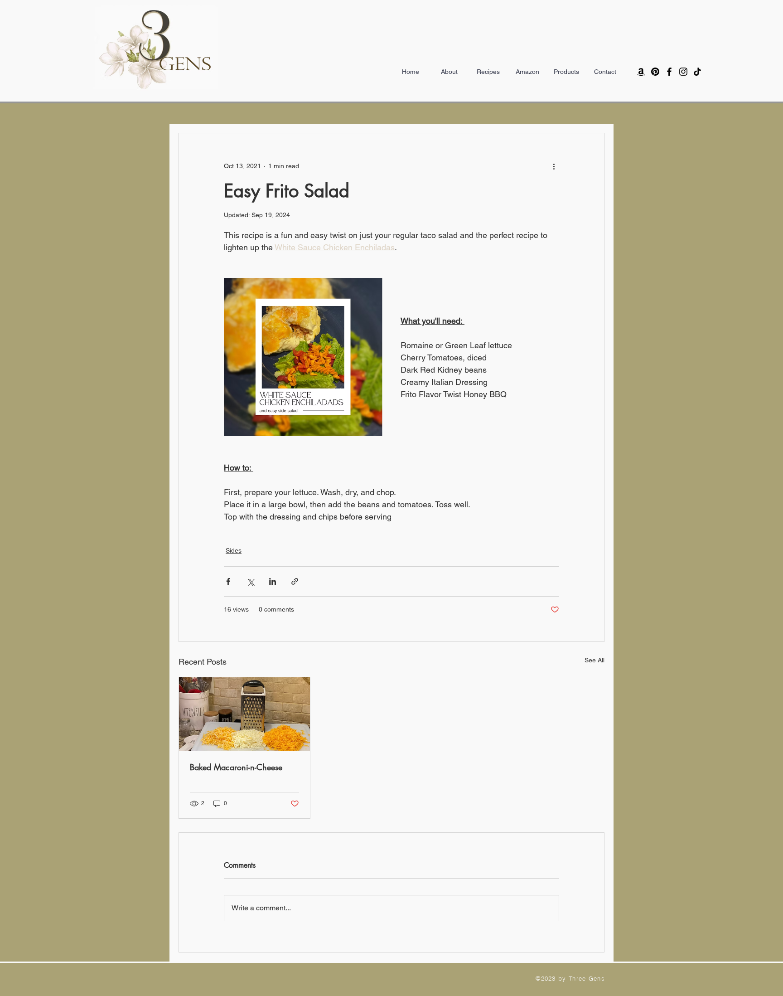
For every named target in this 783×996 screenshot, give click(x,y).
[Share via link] (294, 581)
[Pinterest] (655, 71)
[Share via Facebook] (228, 581)
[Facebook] (669, 71)
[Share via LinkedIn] (272, 581)
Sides (234, 550)
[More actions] (553, 165)
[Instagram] (683, 71)
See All (594, 660)
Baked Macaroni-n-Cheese (236, 767)
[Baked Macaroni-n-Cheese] (244, 714)
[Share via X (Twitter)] (250, 581)
